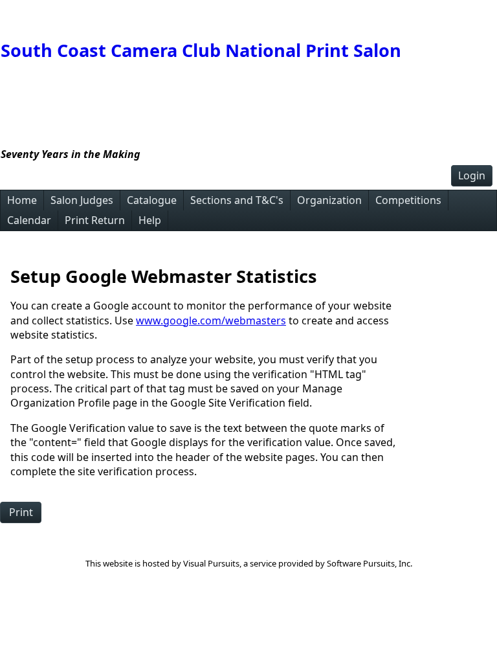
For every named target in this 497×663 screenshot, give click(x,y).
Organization (329, 200)
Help (149, 220)
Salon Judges (81, 200)
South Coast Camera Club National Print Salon (201, 50)
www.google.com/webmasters (211, 320)
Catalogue (152, 200)
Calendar (29, 220)
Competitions (408, 200)
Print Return (95, 220)
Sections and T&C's (236, 200)
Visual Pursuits (211, 563)
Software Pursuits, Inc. (369, 563)
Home (22, 200)
